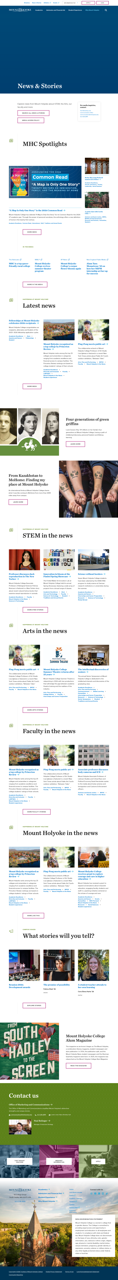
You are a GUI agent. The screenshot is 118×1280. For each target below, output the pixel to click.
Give (102, 3)
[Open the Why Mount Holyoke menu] (92, 12)
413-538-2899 (84, 116)
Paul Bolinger (40, 1120)
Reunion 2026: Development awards (19, 986)
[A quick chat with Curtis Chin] (97, 200)
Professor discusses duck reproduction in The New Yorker (21, 576)
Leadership (88, 186)
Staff (42, 223)
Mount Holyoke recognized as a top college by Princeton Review (58, 346)
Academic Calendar (75, 1198)
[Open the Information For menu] (73, 3)
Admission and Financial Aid (55, 10)
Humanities (102, 220)
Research (81, 598)
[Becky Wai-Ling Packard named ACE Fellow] (97, 166)
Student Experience (75, 10)
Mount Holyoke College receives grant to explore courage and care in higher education (91, 875)
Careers (71, 1204)
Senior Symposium (84, 699)
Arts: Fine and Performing (87, 362)
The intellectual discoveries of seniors (93, 670)
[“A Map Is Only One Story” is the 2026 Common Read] (45, 182)
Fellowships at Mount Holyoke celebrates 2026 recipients (24, 321)
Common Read (26, 223)
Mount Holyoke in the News (52, 375)
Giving (71, 1189)
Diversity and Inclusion (91, 220)
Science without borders (90, 574)
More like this (33, 915)
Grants (97, 899)
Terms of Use (69, 1272)
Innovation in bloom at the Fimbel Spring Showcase (56, 575)
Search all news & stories (33, 113)
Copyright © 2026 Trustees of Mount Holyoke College (26, 1272)
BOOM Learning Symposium (93, 218)
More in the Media (35, 284)
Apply (88, 3)
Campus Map (73, 1207)
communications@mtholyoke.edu (89, 114)
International (36, 223)
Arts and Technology (50, 594)
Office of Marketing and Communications (29, 1104)
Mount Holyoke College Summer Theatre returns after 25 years (58, 672)
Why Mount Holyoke (92, 10)
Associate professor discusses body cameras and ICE (93, 770)
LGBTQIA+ (46, 373)
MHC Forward (94, 901)
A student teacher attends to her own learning (92, 986)
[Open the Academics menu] (39, 12)
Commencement (83, 691)
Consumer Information (73, 1211)
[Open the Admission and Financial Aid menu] (56, 12)
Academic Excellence (15, 223)
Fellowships (30, 338)
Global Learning (98, 691)
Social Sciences (97, 186)
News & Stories (36, 3)
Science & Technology (16, 601)
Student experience (50, 377)
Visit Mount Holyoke (75, 1192)
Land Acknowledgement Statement (88, 1272)
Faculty (100, 184)
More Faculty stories (36, 812)
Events (55, 3)
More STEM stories (35, 610)
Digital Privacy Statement (54, 1272)
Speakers (87, 222)
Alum (28, 336)
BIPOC (104, 217)
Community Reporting (16, 1275)
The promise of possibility (56, 984)
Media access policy (31, 120)
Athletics (46, 3)
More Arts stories (35, 710)
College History (48, 694)
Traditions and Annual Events (53, 223)
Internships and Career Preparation (90, 596)
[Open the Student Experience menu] (75, 12)
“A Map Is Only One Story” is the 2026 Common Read (35, 210)
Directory (27, 3)
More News (32, 232)
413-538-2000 (20, 1201)
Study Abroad (82, 600)
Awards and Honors (91, 184)
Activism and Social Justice (93, 217)
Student (11, 340)
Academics (39, 10)
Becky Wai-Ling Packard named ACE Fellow (94, 178)
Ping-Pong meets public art (91, 344)
